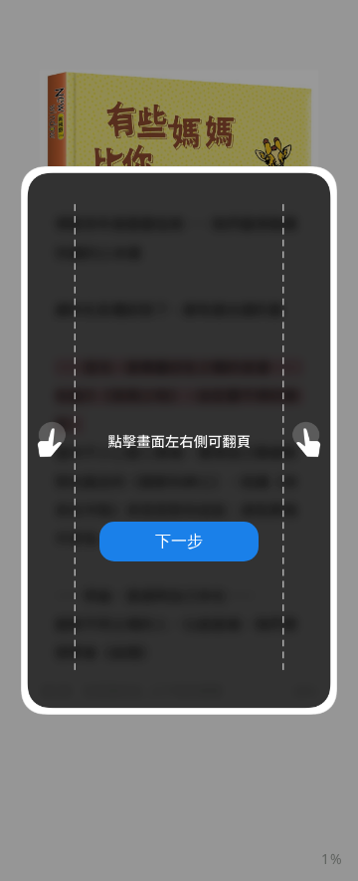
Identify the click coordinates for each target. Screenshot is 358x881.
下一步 (179, 540)
